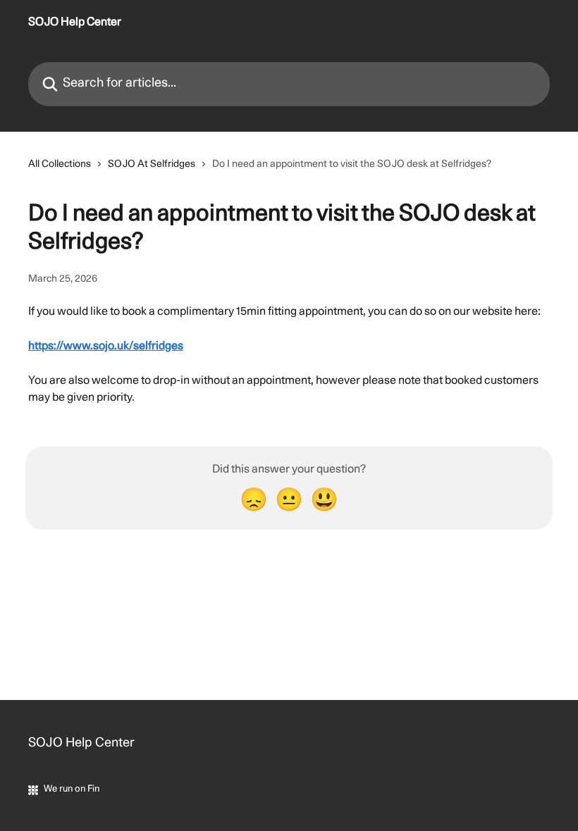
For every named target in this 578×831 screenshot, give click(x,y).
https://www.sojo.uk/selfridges (105, 346)
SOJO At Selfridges (151, 164)
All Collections (59, 164)
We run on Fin (71, 789)
